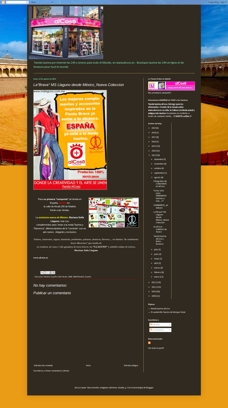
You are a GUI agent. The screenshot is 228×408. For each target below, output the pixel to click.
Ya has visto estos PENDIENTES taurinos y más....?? (160, 196)
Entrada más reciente (43, 365)
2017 (154, 137)
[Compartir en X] (47, 272)
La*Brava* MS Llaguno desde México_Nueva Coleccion (161, 217)
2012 (154, 282)
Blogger (149, 388)
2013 (154, 155)
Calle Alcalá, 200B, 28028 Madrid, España (74, 277)
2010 (154, 291)
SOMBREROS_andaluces (161, 206)
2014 (154, 151)
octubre (157, 168)
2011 (154, 287)
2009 (154, 296)
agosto (157, 177)
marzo (157, 268)
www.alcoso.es (40, 257)
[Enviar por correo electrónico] (41, 272)
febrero (157, 272)
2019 (154, 128)
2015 (154, 146)
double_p (122, 388)
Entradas (156, 325)
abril (156, 263)
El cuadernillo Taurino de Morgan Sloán (168, 312)
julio (156, 249)
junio (156, 254)
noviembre (159, 164)
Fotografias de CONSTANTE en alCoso (160, 184)
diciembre (158, 159)
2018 (154, 133)
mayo (157, 259)
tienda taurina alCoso (160, 309)
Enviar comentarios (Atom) (57, 371)
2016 (154, 142)
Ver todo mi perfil (156, 348)
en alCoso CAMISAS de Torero (160, 229)
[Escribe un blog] (44, 272)
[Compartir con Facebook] (50, 272)
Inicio (88, 365)
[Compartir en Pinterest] (53, 272)
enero (157, 277)
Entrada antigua (131, 365)
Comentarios (158, 330)
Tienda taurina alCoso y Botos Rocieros (160, 240)
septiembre (159, 173)
